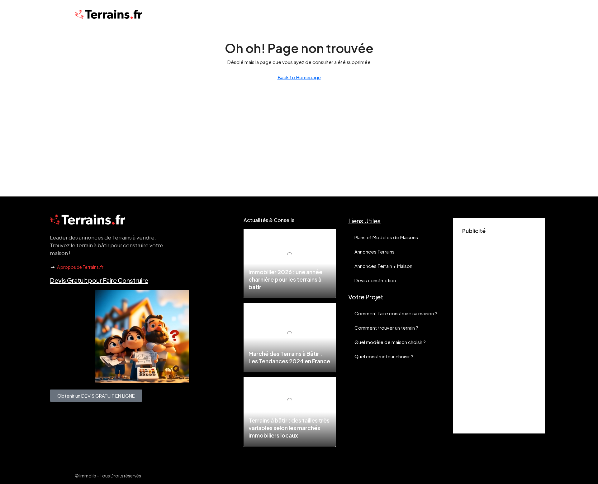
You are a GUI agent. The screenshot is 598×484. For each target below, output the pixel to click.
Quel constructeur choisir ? (383, 356)
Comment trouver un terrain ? (386, 328)
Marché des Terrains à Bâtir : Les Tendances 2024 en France (289, 357)
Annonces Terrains (374, 251)
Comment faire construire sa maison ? (395, 313)
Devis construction (375, 280)
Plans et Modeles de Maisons (386, 237)
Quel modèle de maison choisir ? (390, 342)
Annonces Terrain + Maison (383, 266)
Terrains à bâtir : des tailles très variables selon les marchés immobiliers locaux (289, 428)
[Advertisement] (499, 330)
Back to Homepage (299, 77)
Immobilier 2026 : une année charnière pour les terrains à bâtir (285, 279)
